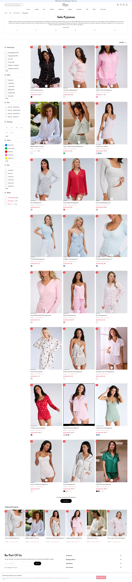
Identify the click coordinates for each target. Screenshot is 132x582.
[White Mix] (31, 153)
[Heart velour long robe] (46, 368)
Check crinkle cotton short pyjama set (73, 146)
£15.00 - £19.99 (13, 107)
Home (6, 13)
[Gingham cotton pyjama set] (79, 255)
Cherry (11, 180)
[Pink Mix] (64, 322)
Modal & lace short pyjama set (104, 428)
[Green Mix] (64, 153)
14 (94, 30)
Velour (10, 96)
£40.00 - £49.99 (13, 117)
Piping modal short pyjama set (71, 428)
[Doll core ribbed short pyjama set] (46, 480)
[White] (97, 379)
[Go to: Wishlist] (120, 5)
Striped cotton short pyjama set (104, 90)
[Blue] (99, 153)
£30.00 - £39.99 (14, 113)
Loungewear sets (13, 68)
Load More (66, 501)
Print (8, 165)
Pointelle (11, 93)
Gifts (87, 9)
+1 (70, 491)
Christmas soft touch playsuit (38, 428)
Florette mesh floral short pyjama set (72, 371)
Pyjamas (70, 9)
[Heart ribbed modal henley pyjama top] (46, 311)
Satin (10, 80)
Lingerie (37, 9)
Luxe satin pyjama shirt (69, 484)
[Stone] (31, 379)
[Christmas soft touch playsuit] (46, 424)
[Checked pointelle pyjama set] (112, 255)
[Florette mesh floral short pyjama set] (79, 368)
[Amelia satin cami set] (76, 523)
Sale (10, 13)
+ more (6, 70)
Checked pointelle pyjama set (104, 259)
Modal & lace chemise (102, 146)
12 (75, 30)
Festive (10, 183)
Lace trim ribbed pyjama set (103, 202)
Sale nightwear (17, 13)
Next (126, 524)
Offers (94, 9)
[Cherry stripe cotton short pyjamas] (97, 523)
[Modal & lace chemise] (112, 142)
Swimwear (79, 9)
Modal (11, 83)
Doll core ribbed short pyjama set (39, 484)
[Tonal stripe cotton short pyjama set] (112, 368)
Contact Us (69, 555)
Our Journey (69, 567)
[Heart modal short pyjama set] (79, 199)
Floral (10, 186)
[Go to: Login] (123, 5)
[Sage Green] (101, 153)
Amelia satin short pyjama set (103, 484)
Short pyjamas (13, 52)
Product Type (10, 47)
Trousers (11, 62)
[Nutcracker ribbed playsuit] (79, 86)
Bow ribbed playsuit (36, 202)
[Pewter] (99, 491)
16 (114, 30)
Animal (11, 170)
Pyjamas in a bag (13, 65)
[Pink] (97, 153)
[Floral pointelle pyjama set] (46, 255)
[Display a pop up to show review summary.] (41, 95)
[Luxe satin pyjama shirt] (79, 480)
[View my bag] (126, 5)
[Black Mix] (31, 97)
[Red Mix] (64, 210)
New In (28, 9)
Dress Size (10, 122)
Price (8, 102)
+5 (102, 491)
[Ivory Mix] (64, 97)
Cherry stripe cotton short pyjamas (96, 538)
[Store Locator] (117, 5)
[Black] (64, 491)
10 (55, 30)
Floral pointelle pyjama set (37, 259)
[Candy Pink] (97, 97)
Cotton (11, 86)
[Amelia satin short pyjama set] (112, 480)
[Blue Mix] (31, 266)
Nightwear (61, 9)
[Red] (31, 435)
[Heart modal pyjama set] (46, 86)
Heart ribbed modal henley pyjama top (41, 315)
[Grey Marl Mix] (31, 210)
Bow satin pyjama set (101, 315)
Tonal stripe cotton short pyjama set (105, 371)
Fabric (8, 75)
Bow (10, 173)
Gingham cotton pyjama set (70, 259)
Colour (9, 140)
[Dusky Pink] (31, 322)
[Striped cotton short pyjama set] (112, 86)
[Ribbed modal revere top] (46, 142)
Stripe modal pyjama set (69, 315)
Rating (8, 192)
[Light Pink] (68, 491)
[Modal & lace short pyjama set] (112, 424)
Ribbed (11, 90)
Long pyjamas (13, 56)
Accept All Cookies (101, 577)
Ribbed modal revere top (37, 146)
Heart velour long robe (36, 371)
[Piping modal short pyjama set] (79, 422)
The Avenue (103, 9)
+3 (70, 434)
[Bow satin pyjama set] (112, 311)
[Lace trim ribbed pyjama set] (112, 199)
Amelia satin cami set (71, 538)
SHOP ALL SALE (66, 38)
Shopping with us (70, 559)
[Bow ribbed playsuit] (46, 199)
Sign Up (37, 563)
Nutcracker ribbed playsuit (70, 90)
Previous (6, 524)
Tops (10, 59)
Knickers (52, 9)
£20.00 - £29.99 (14, 110)
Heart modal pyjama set (37, 90)
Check (10, 176)
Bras (44, 9)
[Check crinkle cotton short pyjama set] (79, 142)
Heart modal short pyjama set (71, 202)
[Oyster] (66, 491)
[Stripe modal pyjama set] (79, 311)
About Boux (69, 563)
